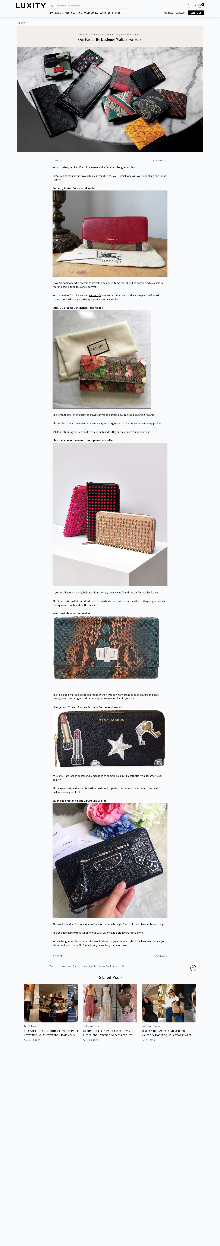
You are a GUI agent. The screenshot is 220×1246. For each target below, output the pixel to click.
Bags (58, 13)
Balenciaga (66, 966)
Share (56, 160)
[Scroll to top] (193, 968)
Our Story (168, 13)
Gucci (136, 432)
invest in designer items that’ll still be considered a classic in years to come (108, 285)
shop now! (121, 945)
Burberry (116, 966)
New (51, 13)
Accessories (91, 13)
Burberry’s (95, 296)
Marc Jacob (69, 776)
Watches (105, 13)
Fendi (108, 966)
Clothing (76, 13)
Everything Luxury (87, 34)
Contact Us (181, 13)
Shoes (66, 13)
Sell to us (196, 13)
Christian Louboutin (82, 966)
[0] (199, 5)
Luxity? (57, 180)
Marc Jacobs (99, 966)
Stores (116, 13)
